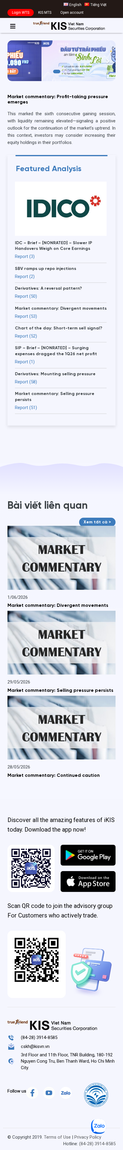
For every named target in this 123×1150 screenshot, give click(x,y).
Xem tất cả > (97, 522)
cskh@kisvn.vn (35, 1046)
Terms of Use (57, 1137)
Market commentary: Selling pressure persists (60, 690)
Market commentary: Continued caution (53, 775)
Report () (25, 256)
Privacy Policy (87, 1137)
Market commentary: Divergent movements (57, 605)
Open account (72, 12)
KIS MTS (44, 12)
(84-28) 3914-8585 (39, 1037)
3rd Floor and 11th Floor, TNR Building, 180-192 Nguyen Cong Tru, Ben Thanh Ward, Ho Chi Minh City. (68, 1061)
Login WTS (20, 12)
